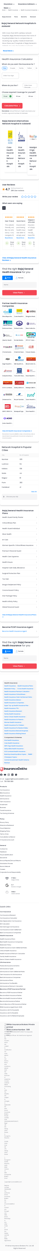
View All (34, 492)
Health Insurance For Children (14, 725)
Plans (16, 17)
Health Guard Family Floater (12, 517)
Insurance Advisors (26, 4)
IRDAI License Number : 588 (18, 1029)
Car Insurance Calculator (8, 918)
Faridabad (5, 487)
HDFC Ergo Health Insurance (13, 746)
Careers (2, 869)
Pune (4, 482)
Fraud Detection (5, 828)
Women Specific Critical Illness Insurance (17, 545)
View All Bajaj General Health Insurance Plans (19, 615)
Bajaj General (6, 17)
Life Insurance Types (6, 969)
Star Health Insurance (11, 740)
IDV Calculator (5, 924)
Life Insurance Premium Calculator (11, 986)
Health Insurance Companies (14, 703)
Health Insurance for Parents (13, 719)
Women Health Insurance (12, 722)
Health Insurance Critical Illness (14, 694)
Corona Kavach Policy (10, 590)
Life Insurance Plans (6, 980)
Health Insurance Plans (25, 686)
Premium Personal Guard (11, 551)
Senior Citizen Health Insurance (14, 717)
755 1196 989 (8, 781)
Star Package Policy (9, 596)
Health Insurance (10, 686)
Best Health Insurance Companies (11, 942)
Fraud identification (6, 855)
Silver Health (6, 534)
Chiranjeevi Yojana (10, 757)
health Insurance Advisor (12, 700)
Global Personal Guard (10, 607)
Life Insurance (4, 799)
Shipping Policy (5, 831)
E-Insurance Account (7, 840)
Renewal (33, 17)
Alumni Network (5, 866)
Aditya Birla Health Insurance (14, 749)
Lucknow (5, 464)
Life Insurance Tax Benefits (8, 983)
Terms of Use (4, 834)
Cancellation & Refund (7, 837)
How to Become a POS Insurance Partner (13, 1004)
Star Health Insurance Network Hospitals (21, 157)
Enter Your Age (8, 76)
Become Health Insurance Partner (11, 998)
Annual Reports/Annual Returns (10, 860)
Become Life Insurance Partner (10, 1001)
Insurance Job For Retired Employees (12, 1016)
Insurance (8, 4)
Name (6, 285)
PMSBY (30, 754)
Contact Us (3, 849)
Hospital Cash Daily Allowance (13, 568)
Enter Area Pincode (28, 86)
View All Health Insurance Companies (16, 431)
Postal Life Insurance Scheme (9, 966)
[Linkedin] (12, 774)
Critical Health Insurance (8, 951)
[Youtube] (5, 774)
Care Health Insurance (11, 743)
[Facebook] (1, 774)
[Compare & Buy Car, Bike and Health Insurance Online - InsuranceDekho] (13, 769)
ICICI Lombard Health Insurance (14, 751)
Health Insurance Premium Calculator (16, 691)
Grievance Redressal (7, 825)
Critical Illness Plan (9, 523)
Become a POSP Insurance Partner (11, 992)
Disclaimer (3, 858)
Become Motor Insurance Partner (10, 995)
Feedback (3, 852)
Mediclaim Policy (9, 688)
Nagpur (4, 478)
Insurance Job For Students (9, 1013)
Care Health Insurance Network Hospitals (10, 157)
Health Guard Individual (11, 528)
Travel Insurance (5, 810)
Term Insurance (5, 802)
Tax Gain (5, 579)
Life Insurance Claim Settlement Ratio (12, 972)
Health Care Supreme (10, 556)
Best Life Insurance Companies (10, 977)
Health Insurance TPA (11, 708)
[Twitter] (16, 774)
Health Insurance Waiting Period (15, 733)
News (6, 8)
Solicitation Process (6, 863)
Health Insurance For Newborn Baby (16, 728)
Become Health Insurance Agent (14, 631)
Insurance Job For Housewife (9, 1010)
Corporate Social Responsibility (10, 872)
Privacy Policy (4, 822)
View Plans (18, 292)
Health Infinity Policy (9, 601)
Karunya (7, 763)
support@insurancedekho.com (17, 779)
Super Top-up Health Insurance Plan (16, 705)
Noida (4, 473)
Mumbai (5, 459)
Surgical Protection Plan (11, 573)
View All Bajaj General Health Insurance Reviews (19, 259)
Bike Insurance (5, 793)
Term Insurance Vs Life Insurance (11, 974)
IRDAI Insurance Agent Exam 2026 (11, 1007)
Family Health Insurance (12, 714)
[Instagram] (8, 774)
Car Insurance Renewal (7, 915)
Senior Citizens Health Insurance (10, 959)
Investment (3, 804)
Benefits (24, 17)
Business (3, 807)
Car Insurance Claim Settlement (10, 930)
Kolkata (4, 469)
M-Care (5, 540)
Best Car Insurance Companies (10, 933)
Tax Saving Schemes (7, 813)
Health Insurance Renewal (13, 711)
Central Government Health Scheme (16, 760)
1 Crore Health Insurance (25, 688)
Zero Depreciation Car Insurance (10, 921)
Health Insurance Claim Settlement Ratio (18, 697)
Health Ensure (7, 562)
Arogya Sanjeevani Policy (11, 585)
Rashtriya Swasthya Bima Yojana (15, 754)
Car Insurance (5, 790)
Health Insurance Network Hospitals (16, 731)
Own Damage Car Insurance (9, 927)
